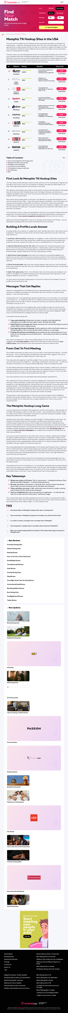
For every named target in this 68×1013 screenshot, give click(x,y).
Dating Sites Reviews (10, 959)
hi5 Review (10, 667)
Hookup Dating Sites (14, 572)
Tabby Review (12, 600)
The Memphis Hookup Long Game (18, 168)
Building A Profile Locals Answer (18, 162)
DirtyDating (16, 117)
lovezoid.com (20, 1007)
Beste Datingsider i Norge (44, 980)
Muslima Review (12, 772)
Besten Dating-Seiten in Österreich (47, 954)
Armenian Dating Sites (14, 544)
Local (11, 34)
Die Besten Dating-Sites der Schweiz (48, 969)
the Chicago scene (56, 428)
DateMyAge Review (13, 560)
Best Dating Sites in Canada (45, 966)
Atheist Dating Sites (14, 548)
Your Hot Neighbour (16, 92)
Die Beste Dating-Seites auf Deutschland (17, 977)
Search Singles (52, 27)
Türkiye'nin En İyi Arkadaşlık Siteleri (47, 992)
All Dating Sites (9, 956)
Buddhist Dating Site (13, 787)
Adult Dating (8, 954)
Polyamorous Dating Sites (15, 802)
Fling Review (11, 576)
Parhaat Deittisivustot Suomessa (14, 985)
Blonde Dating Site (13, 623)
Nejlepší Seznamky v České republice (15, 975)
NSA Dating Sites (12, 682)
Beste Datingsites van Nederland (46, 977)
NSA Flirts (16, 125)
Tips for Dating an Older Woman (17, 712)
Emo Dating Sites (13, 592)
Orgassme (16, 150)
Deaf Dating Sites (12, 906)
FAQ (9, 172)
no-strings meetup (22, 341)
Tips (5, 970)
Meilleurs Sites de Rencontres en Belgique (49, 959)
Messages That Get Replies (16, 164)
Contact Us (7, 964)
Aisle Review (11, 568)
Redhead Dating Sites (14, 638)
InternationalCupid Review (16, 584)
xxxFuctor (16, 142)
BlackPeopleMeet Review (15, 588)
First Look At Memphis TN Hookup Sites (20, 161)
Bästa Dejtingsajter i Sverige (45, 990)
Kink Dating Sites (12, 697)
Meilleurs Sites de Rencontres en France (16, 988)
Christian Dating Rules (14, 862)
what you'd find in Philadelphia (24, 430)
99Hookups (16, 109)
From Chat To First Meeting (16, 166)
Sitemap (6, 962)
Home (7, 34)
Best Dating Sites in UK (43, 975)
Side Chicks (16, 133)
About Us (7, 967)
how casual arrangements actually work (32, 216)
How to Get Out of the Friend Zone (19, 556)
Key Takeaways (12, 170)
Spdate (16, 101)
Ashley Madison (16, 83)
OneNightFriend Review (15, 596)
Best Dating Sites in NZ (43, 983)
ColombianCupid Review (15, 564)
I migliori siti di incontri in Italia (46, 995)
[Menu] (62, 2)
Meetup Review (12, 552)
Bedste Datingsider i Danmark (13, 980)
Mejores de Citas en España (12, 983)
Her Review (10, 831)
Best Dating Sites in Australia (45, 956)
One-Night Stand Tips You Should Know (20, 580)
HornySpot (16, 74)
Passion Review (12, 742)
